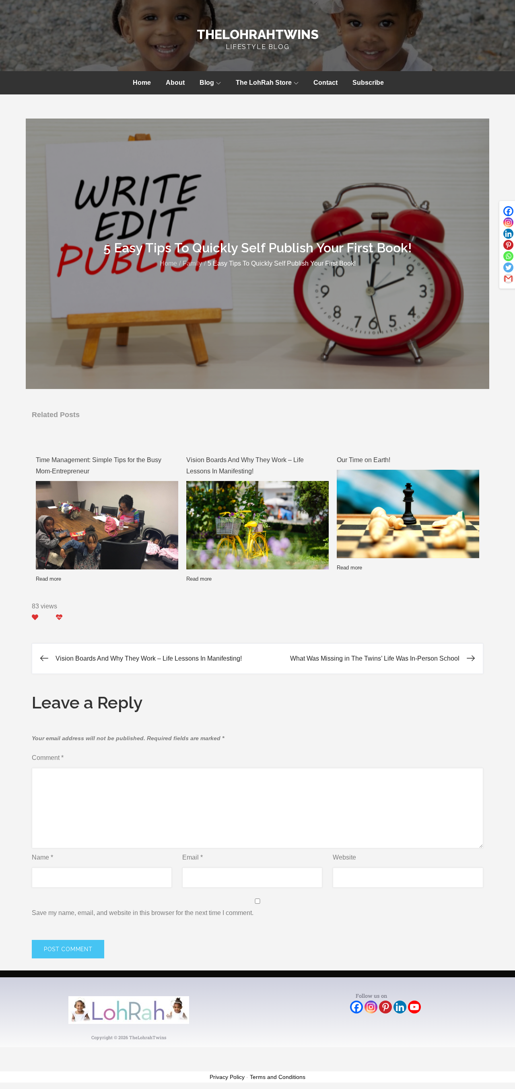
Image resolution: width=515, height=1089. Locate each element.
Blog (207, 82)
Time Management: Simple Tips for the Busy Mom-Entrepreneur (98, 465)
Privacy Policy (227, 1077)
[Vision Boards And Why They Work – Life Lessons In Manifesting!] (257, 527)
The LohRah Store (264, 82)
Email (192, 857)
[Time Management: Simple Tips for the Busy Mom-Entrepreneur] (107, 534)
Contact (325, 82)
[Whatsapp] (508, 256)
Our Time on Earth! (363, 459)
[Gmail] (508, 279)
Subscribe (368, 82)
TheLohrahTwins (258, 34)
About (175, 82)
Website (344, 857)
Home (142, 82)
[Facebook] (508, 211)
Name (42, 857)
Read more (48, 579)
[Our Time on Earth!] (408, 518)
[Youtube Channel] (414, 1007)
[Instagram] (508, 222)
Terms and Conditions (277, 1077)
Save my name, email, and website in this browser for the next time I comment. (142, 912)
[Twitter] (508, 267)
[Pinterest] (508, 245)
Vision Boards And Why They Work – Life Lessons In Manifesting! (245, 465)
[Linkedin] (508, 234)
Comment (48, 757)
